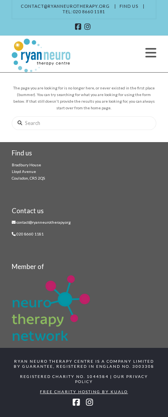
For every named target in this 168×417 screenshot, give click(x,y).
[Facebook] (79, 27)
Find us (129, 6)
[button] (150, 52)
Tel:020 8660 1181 (84, 11)
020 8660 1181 (30, 234)
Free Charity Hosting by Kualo (84, 391)
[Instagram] (88, 27)
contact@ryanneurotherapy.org (65, 6)
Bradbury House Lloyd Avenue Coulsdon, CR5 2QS (28, 171)
